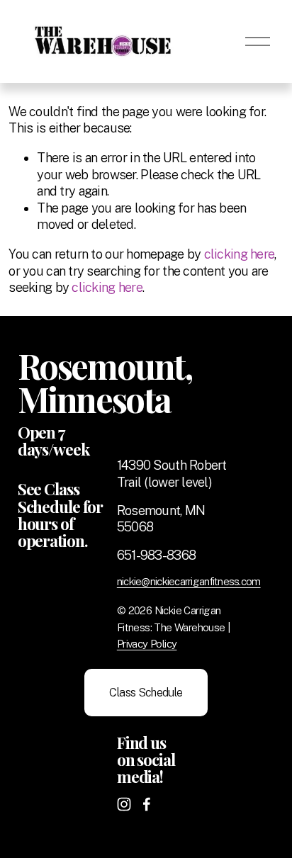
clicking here (239, 254)
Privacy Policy (147, 644)
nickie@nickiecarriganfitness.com (189, 581)
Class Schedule (145, 692)
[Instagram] (124, 804)
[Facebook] (147, 804)
